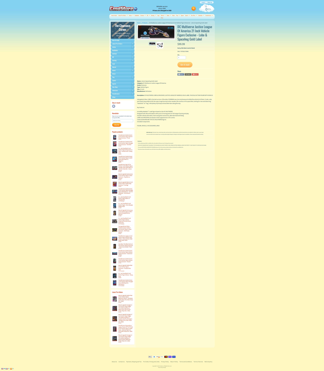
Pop (178, 16)
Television (201, 16)
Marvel (163, 16)
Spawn (182, 15)
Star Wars (194, 16)
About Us (114, 362)
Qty (178, 55)
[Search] (193, 8)
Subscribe (116, 125)
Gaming (153, 16)
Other (162, 18)
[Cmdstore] (123, 8)
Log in (203, 2)
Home (138, 23)
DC (148, 16)
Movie (169, 16)
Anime (131, 16)
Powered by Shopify (162, 367)
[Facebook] (113, 106)
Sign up (210, 2)
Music (173, 15)
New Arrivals (114, 15)
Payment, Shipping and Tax (133, 362)
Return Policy (174, 362)
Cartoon (143, 16)
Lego (158, 15)
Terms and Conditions (185, 362)
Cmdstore (161, 366)
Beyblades (137, 15)
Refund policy (208, 362)
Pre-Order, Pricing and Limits (151, 362)
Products (144, 23)
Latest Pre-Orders (123, 16)
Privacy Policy (165, 362)
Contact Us (122, 362)
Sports (187, 16)
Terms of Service (198, 362)
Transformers (209, 16)
